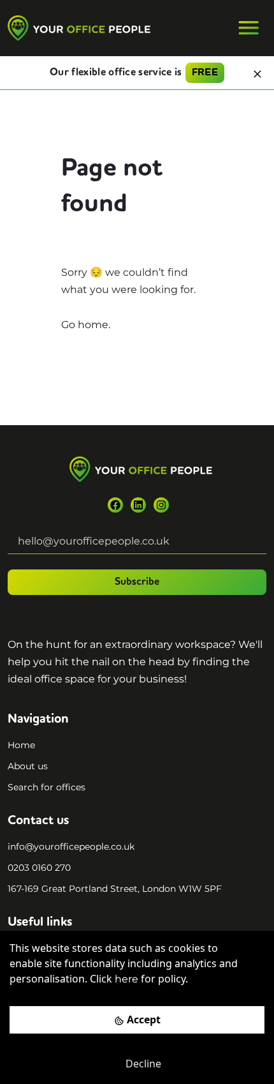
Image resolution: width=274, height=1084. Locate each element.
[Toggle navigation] (248, 28)
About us (28, 766)
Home (21, 745)
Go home (84, 325)
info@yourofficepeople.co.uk (71, 846)
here (126, 979)
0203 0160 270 (39, 867)
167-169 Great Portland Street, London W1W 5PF (115, 888)
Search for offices (46, 787)
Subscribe (137, 582)
